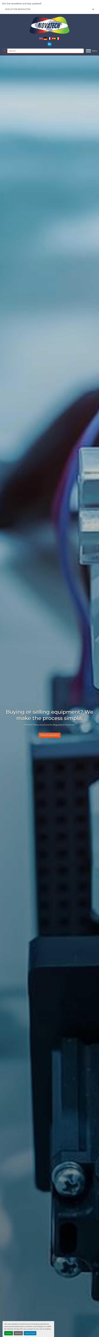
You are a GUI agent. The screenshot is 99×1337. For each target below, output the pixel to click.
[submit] (4, 50)
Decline (18, 1333)
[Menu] (88, 50)
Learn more (30, 1333)
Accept (8, 1333)
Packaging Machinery (49, 738)
